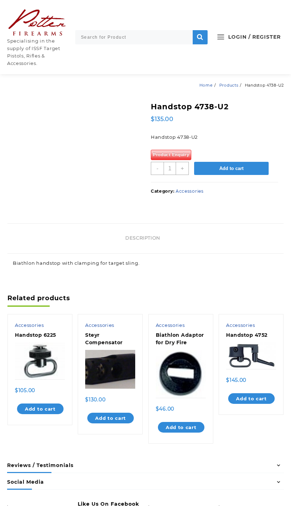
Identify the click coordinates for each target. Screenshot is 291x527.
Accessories (190, 191)
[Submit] (200, 37)
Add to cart (231, 168)
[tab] (145, 238)
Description (142, 238)
